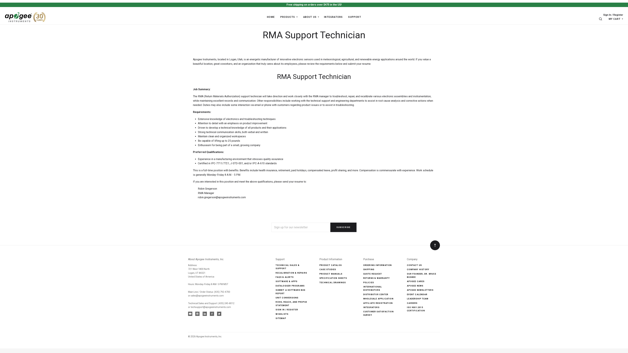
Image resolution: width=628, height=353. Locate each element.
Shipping (369, 269)
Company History (418, 269)
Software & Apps (286, 281)
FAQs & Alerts (285, 277)
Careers (412, 303)
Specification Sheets (333, 278)
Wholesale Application (378, 299)
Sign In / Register (613, 15)
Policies (368, 282)
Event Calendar (417, 294)
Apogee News (415, 286)
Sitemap (281, 318)
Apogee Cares (415, 281)
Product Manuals (330, 274)
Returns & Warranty (376, 278)
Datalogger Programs (290, 286)
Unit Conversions (287, 298)
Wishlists (282, 314)
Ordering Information (377, 265)
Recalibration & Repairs (291, 273)
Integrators (371, 307)
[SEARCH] (601, 19)
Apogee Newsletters (420, 290)
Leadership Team (417, 299)
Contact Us (414, 265)
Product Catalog (330, 265)
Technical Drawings (332, 282)
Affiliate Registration (378, 303)
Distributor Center (375, 294)
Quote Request (372, 274)
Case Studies (327, 269)
